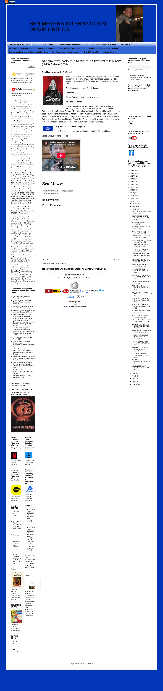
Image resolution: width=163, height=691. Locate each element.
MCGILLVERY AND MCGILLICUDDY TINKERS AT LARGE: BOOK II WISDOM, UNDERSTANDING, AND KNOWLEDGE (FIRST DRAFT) (30, 539)
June (134, 378)
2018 (132, 179)
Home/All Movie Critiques (19, 44)
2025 (132, 198)
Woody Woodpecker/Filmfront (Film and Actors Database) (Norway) (22, 302)
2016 (132, 173)
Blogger (90, 664)
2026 (132, 201)
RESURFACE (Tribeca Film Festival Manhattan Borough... (140, 349)
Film (48, 193)
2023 (132, 193)
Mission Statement (110, 52)
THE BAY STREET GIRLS (16, 513)
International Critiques (46, 48)
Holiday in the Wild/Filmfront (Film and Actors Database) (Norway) (23, 311)
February (135, 206)
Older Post (117, 260)
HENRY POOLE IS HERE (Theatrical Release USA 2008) (141, 217)
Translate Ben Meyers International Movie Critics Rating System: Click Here (141, 77)
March (134, 209)
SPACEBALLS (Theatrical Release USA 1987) (140, 316)
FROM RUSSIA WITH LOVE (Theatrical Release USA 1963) (141, 255)
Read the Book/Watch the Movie (72, 48)
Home (82, 260)
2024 (132, 195)
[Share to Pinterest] (72, 191)
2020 (132, 184)
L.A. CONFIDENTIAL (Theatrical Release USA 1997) (141, 270)
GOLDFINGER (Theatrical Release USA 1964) (140, 250)
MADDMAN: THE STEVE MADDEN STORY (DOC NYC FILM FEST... (140, 336)
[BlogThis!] (65, 191)
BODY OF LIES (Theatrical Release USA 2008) (140, 232)
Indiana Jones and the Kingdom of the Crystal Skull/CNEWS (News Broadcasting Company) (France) (23, 351)
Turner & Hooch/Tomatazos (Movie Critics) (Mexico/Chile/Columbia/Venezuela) (24, 343)
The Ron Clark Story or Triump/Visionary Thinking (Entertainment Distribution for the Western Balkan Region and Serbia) (23, 331)
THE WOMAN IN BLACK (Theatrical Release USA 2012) (141, 287)
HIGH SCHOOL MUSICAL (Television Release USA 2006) (141, 306)
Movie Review (55, 193)
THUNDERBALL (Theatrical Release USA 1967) (141, 236)
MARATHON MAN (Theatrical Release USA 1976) (141, 241)
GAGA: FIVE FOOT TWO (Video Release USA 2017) (142, 331)
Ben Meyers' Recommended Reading (103, 48)
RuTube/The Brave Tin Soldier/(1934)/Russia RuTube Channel (23, 371)
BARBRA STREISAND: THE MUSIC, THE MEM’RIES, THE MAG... (141, 326)
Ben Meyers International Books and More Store (28, 52)
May (133, 376)
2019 (132, 182)
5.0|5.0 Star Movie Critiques (44, 44)
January (135, 203)
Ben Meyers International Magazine (66, 52)
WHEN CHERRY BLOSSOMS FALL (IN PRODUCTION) (17, 559)
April (133, 373)
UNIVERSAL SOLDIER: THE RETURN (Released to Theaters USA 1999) (22, 392)
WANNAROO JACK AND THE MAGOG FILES (16, 545)
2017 (132, 176)
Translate (144, 70)
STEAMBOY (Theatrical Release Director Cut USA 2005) (141, 355)
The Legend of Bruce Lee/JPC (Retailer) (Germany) (22, 338)
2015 (132, 170)
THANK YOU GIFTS (91, 52)
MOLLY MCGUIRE (16, 535)
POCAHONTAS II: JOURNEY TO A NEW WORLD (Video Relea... (141, 343)
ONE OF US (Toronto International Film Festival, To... (141, 361)
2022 (132, 190)
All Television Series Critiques (21, 48)
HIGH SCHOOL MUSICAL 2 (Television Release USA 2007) (141, 300)
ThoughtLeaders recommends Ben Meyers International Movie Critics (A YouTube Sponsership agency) (23, 365)
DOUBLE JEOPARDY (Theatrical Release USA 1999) (141, 367)
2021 (132, 187)
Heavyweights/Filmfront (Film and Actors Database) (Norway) (23, 307)
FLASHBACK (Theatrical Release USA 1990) (140, 245)
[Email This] (63, 191)
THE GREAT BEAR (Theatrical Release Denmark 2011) (141, 320)
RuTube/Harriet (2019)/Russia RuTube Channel (22, 376)
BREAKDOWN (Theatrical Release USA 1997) (140, 265)
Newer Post (46, 260)
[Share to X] (67, 191)
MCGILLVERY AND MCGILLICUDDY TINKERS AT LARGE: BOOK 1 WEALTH (30, 516)
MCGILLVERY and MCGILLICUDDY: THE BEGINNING (17, 525)
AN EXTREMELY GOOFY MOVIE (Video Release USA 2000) (142, 294)
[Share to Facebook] (69, 191)
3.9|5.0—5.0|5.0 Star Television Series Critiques (111, 44)
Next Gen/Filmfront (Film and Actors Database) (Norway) (22, 315)
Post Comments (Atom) (58, 263)
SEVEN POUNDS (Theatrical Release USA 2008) (141, 261)
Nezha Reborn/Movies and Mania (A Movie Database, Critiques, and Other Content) (24, 358)
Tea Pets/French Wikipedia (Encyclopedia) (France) (21, 297)
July (133, 381)
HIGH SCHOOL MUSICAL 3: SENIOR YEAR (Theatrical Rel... (141, 277)
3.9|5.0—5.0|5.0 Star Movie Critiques (73, 44)
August (134, 384)
